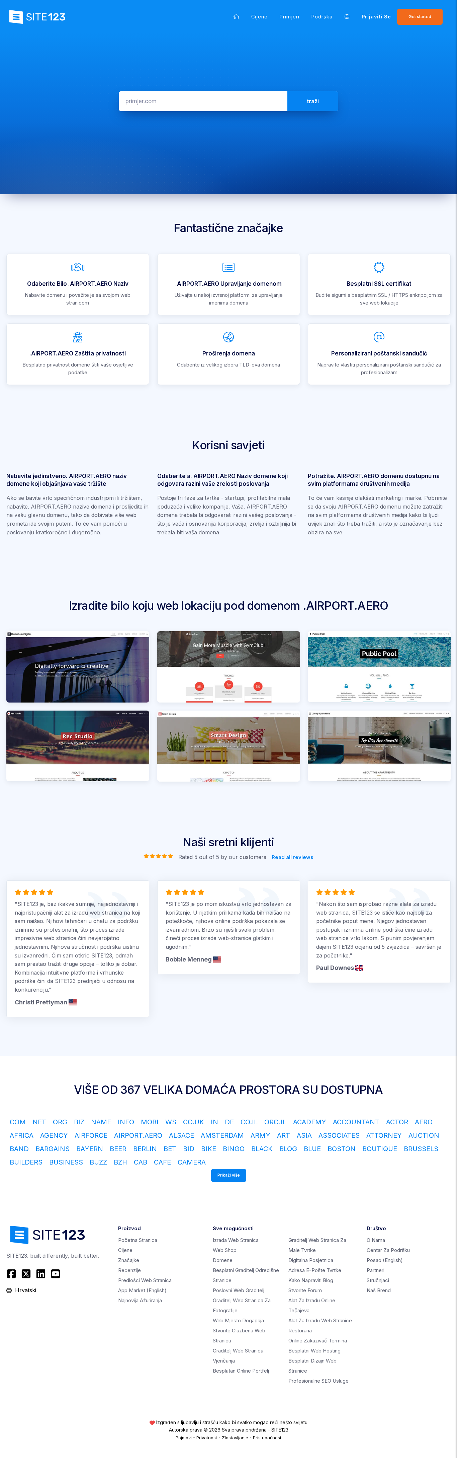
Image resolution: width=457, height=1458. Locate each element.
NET (39, 1122)
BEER (118, 1149)
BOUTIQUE (379, 1149)
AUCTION (423, 1135)
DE (229, 1122)
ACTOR (397, 1122)
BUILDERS (26, 1162)
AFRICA (21, 1135)
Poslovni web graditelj (238, 1290)
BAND (19, 1149)
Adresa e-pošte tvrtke (314, 1270)
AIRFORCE (91, 1135)
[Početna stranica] (236, 16)
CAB (140, 1162)
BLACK (262, 1149)
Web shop (225, 1250)
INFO (126, 1122)
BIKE (208, 1149)
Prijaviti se (376, 16)
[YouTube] (55, 1273)
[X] (26, 1273)
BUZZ (98, 1162)
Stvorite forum (305, 1290)
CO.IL (249, 1122)
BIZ (79, 1122)
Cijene (259, 16)
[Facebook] (12, 1273)
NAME (101, 1122)
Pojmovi (184, 1437)
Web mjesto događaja (238, 1320)
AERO (424, 1122)
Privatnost (206, 1437)
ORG (60, 1122)
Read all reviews (292, 857)
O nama (376, 1240)
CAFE (162, 1162)
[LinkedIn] (41, 1273)
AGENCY (54, 1135)
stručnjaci (378, 1280)
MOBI (150, 1122)
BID (188, 1149)
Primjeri (289, 16)
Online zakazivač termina (317, 1340)
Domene (223, 1260)
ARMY (260, 1135)
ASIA (304, 1135)
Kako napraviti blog (310, 1280)
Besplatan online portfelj (241, 1371)
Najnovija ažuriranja (140, 1300)
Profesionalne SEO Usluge (318, 1381)
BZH (120, 1162)
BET (170, 1149)
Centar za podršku (388, 1250)
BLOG (288, 1149)
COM (18, 1122)
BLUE (312, 1149)
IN (214, 1122)
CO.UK (193, 1122)
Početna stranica (137, 1240)
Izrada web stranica (236, 1240)
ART (283, 1135)
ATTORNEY (384, 1135)
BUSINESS (66, 1162)
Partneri (375, 1270)
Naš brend (379, 1290)
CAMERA (192, 1162)
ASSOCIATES (339, 1135)
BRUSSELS (421, 1149)
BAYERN (89, 1149)
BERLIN (145, 1149)
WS (170, 1122)
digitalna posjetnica (310, 1260)
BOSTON (342, 1149)
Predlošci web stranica (145, 1280)
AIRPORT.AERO (138, 1135)
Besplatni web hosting (314, 1350)
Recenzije (129, 1270)
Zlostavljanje (235, 1437)
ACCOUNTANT (356, 1122)
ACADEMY (309, 1122)
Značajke (128, 1260)
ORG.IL (275, 1122)
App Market (142, 1290)
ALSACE (181, 1135)
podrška (322, 16)
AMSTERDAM (222, 1135)
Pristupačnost (267, 1437)
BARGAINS (52, 1149)
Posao (385, 1260)
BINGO (234, 1149)
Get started (419, 16)
